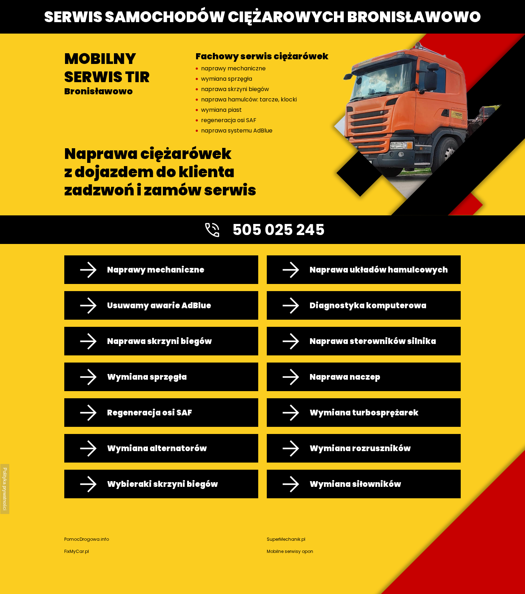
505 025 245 (278, 229)
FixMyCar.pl (76, 551)
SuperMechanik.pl (286, 539)
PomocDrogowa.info (86, 539)
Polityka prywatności (5, 489)
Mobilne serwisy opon (290, 551)
